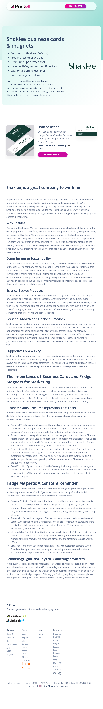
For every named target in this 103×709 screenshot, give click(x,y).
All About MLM (10, 649)
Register (25, 637)
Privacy (40, 637)
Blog (8, 641)
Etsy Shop (10, 654)
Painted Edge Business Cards (56, 651)
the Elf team (49, 686)
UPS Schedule (25, 642)
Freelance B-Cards (57, 635)
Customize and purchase (52, 154)
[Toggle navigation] (90, 6)
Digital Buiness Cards (25, 650)
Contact (9, 634)
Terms (40, 634)
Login (24, 634)
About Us (10, 637)
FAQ (55, 659)
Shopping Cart (75, 6)
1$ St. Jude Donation (26, 658)
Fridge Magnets (56, 642)
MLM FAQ (57, 663)
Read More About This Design (53, 146)
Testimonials (11, 644)
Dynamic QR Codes (57, 668)
